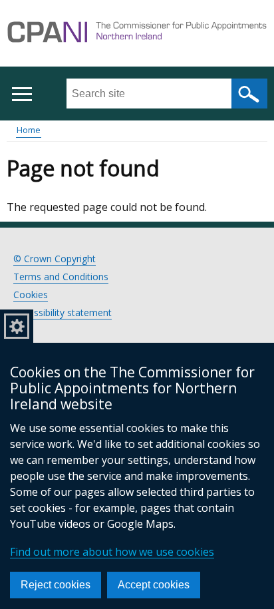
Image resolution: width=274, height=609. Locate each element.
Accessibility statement (62, 312)
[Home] (137, 34)
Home (29, 130)
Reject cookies (55, 584)
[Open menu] (21, 94)
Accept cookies (154, 584)
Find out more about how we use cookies (112, 551)
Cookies (30, 294)
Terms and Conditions (60, 276)
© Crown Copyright (54, 258)
